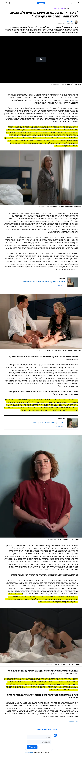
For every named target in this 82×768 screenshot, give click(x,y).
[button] (71, 3)
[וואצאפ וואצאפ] (10, 3)
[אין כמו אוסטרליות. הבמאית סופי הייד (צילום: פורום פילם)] (41, 488)
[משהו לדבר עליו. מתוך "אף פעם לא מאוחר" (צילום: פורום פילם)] (41, 637)
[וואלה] (41, 3)
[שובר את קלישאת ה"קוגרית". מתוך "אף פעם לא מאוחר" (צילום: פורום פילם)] (41, 323)
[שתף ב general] (6, 3)
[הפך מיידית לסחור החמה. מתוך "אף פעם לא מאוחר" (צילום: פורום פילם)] (41, 179)
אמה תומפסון (73, 721)
